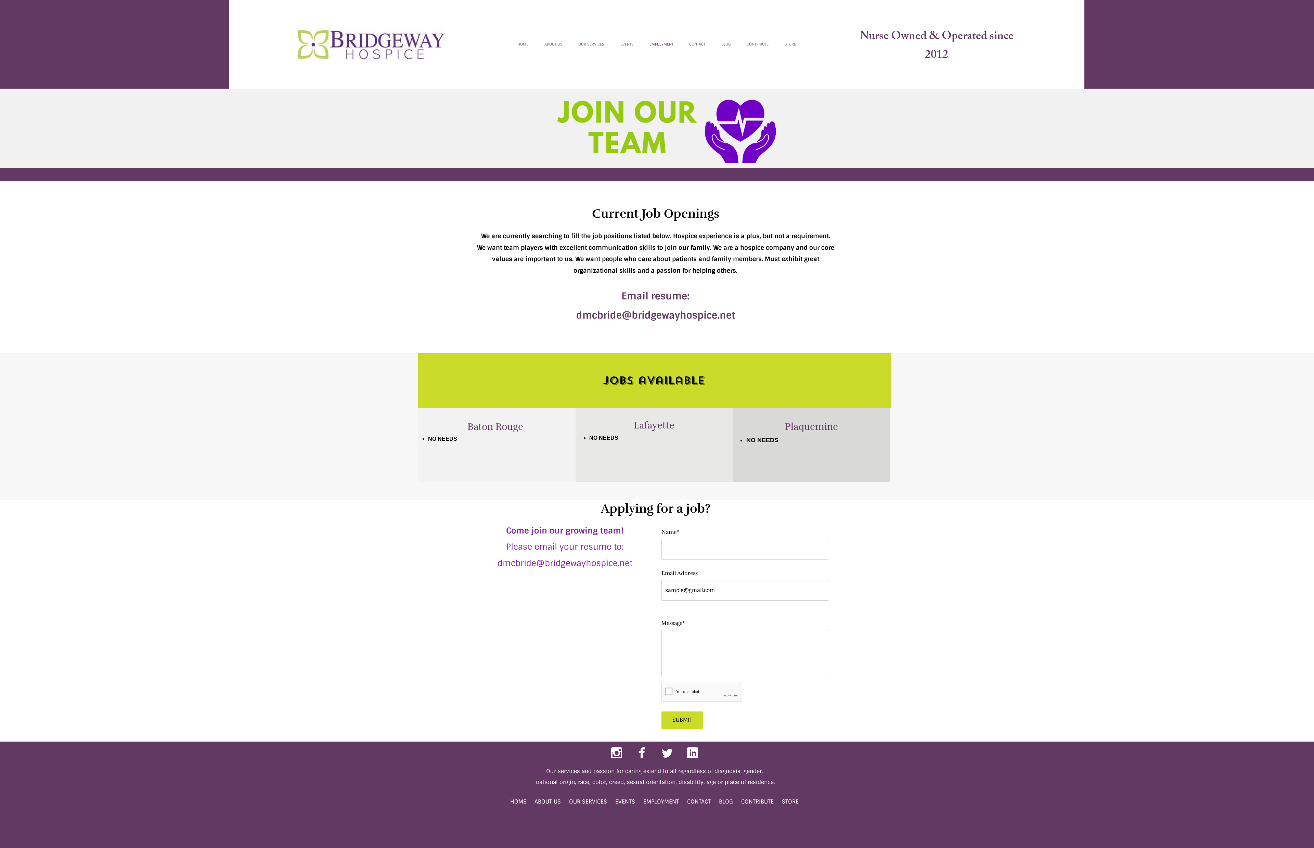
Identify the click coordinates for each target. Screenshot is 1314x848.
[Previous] (505, 44)
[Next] (808, 44)
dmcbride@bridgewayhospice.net (655, 315)
